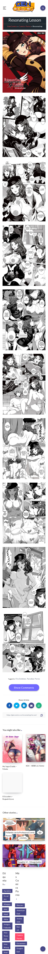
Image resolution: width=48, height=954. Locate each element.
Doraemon (21, 943)
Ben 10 (18, 928)
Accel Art (6, 897)
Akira (6, 919)
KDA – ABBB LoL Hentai (35, 766)
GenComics (12, 26)
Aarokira (7, 891)
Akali (6, 914)
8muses (20, 905)
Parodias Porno (33, 679)
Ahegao (7, 904)
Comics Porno (25, 26)
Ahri (5, 909)
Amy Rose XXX (6, 936)
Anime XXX (19, 920)
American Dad (21, 912)
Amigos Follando (7, 926)
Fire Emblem (21, 679)
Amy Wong (6, 945)
